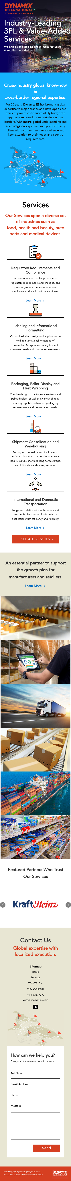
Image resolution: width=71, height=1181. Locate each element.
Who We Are (35, 983)
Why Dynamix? (35, 989)
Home (35, 972)
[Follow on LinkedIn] (35, 1007)
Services (35, 977)
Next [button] (68, 905)
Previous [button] (2, 905)
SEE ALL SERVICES (35, 539)
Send (46, 1148)
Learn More (33, 300)
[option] (35, 905)
